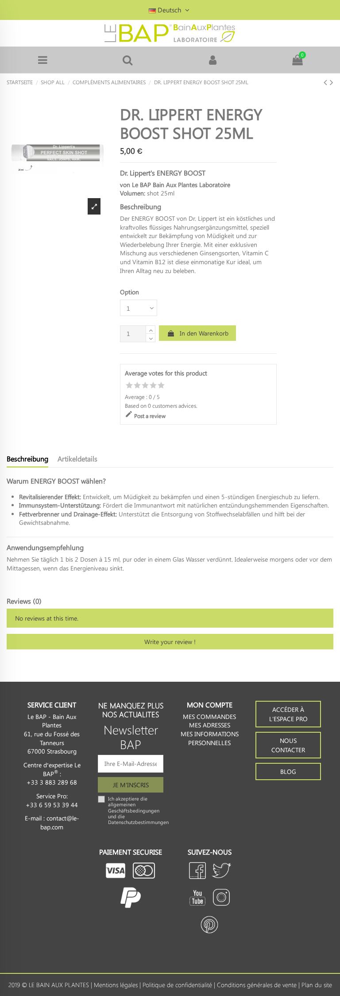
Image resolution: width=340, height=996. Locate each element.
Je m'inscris (131, 785)
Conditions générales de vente (257, 984)
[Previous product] (327, 81)
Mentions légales (116, 984)
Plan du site (316, 984)
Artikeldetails (77, 458)
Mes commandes (209, 716)
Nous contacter (288, 745)
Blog (288, 771)
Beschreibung (27, 458)
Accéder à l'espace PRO (288, 714)
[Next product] (331, 81)
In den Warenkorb (204, 333)
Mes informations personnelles (210, 738)
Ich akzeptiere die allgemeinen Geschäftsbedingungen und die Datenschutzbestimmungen (138, 810)
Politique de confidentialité (177, 984)
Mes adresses (209, 725)
